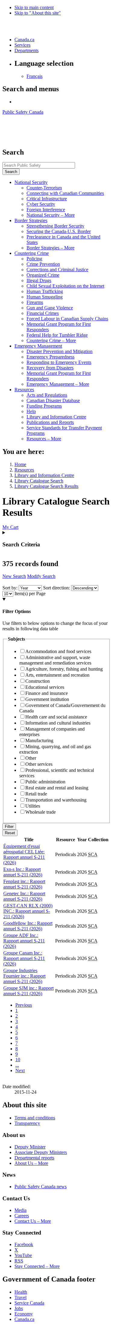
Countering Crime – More (51, 340)
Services (22, 45)
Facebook (23, 1244)
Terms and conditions (34, 1117)
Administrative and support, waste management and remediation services (55, 660)
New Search (14, 576)
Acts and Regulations (47, 395)
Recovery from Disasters (50, 367)
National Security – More (51, 215)
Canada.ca (24, 39)
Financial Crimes (43, 313)
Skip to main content (34, 7)
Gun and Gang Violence (50, 307)
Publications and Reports (50, 422)
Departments (26, 50)
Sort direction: (56, 587)
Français (34, 76)
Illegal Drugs (39, 280)
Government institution (47, 699)
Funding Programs (44, 405)
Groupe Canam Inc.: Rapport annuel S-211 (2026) (24, 958)
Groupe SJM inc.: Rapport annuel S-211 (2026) (28, 990)
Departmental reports (34, 1157)
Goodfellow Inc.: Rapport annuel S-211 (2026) (27, 926)
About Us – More (31, 1163)
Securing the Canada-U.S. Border (59, 231)
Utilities (32, 806)
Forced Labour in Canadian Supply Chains (67, 318)
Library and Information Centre (56, 416)
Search (11, 171)
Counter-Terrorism (44, 187)
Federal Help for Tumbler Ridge (57, 335)
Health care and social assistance (56, 716)
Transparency (27, 1123)
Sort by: (9, 587)
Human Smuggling (45, 296)
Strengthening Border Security (55, 225)
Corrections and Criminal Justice (57, 269)
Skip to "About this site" (37, 12)
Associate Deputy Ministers (40, 1152)
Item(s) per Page (30, 593)
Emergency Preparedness (50, 356)
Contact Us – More (32, 1221)
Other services (38, 764)
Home (20, 464)
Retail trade (36, 793)
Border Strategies (30, 220)
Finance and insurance (46, 693)
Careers (21, 1215)
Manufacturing (39, 740)
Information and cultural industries (57, 722)
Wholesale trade (40, 812)
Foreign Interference (46, 209)
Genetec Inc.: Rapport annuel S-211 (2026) (24, 896)
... (17, 1065)
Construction (37, 681)
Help (31, 411)
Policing (34, 258)
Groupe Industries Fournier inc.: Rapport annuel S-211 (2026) (24, 976)
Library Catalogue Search (38, 480)
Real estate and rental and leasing (56, 787)
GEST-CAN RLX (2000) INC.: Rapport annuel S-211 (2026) (27, 911)
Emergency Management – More (58, 384)
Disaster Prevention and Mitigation (60, 351)
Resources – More (44, 438)
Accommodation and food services (58, 651)
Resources (24, 389)
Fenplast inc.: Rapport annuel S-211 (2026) (24, 884)
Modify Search (41, 576)
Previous (23, 1005)
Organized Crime (43, 275)
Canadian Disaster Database (53, 400)
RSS (18, 1260)
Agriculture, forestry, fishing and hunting (64, 669)
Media (20, 1210)
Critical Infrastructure (47, 198)
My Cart (10, 527)
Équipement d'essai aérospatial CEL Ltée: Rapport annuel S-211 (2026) (24, 854)
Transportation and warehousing (55, 799)
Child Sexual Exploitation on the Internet (65, 285)
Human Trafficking (45, 291)
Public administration (45, 781)
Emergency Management (38, 345)
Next (20, 1070)
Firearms (35, 302)
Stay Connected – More (37, 1266)
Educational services (44, 687)
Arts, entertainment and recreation (57, 675)
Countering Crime (31, 253)
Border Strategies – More (50, 247)
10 (17, 1059)
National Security (31, 182)
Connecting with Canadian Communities (65, 193)
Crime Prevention (43, 264)
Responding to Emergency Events (59, 362)
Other (30, 758)
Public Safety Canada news (40, 1186)
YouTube (23, 1255)
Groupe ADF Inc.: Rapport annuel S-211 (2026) (24, 941)
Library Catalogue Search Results (46, 486)
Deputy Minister (30, 1146)
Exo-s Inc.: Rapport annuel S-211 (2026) (22, 872)
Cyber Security (41, 204)
